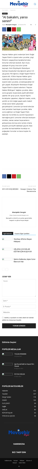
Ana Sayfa (5, 10)
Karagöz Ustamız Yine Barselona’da (28, 190)
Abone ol (29, 460)
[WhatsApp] (19, 29)
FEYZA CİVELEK (19, 374)
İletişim (15, 463)
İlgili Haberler (7, 233)
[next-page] (6, 269)
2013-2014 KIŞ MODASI (10, 189)
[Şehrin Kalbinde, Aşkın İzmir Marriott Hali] (7, 261)
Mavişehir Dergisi (11, 24)
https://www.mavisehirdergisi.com (19, 215)
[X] (9, 29)
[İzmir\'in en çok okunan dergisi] (19, 4)
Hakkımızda (8, 460)
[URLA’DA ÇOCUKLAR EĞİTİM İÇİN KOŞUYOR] (7, 251)
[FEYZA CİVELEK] (7, 376)
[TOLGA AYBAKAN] (7, 356)
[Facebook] (4, 29)
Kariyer (16, 460)
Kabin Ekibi (22, 463)
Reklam (22, 460)
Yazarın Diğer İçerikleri (21, 233)
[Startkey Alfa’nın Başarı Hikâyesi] (7, 241)
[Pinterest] (14, 29)
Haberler (13, 10)
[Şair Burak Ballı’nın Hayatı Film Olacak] (7, 366)
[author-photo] (19, 209)
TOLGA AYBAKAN (20, 354)
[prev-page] (3, 269)
